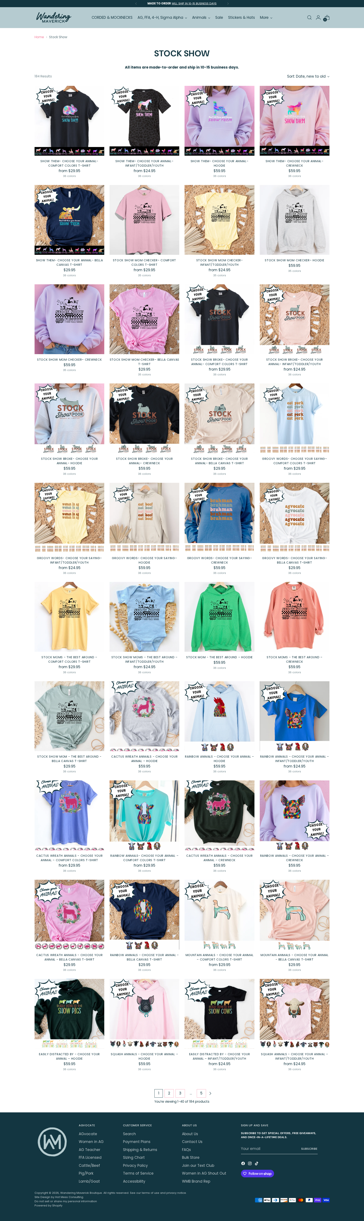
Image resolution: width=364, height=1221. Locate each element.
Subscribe (309, 1149)
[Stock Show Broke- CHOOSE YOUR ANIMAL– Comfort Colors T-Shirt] (219, 319)
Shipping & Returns (140, 1149)
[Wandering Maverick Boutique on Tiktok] (257, 1164)
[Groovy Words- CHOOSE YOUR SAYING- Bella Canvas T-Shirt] (294, 518)
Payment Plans (136, 1141)
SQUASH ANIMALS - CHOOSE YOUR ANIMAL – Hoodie (144, 1056)
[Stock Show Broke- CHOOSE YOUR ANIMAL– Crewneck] (144, 418)
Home (39, 37)
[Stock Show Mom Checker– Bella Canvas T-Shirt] (144, 319)
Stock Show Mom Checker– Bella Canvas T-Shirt (144, 362)
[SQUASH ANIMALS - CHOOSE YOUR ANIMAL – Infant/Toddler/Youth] (294, 1014)
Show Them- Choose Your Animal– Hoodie (220, 163)
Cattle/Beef (89, 1165)
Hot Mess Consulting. (69, 1197)
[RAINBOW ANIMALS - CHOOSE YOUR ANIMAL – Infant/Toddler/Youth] (294, 716)
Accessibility (134, 1181)
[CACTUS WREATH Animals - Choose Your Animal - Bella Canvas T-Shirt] (69, 915)
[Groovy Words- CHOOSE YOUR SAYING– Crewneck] (219, 518)
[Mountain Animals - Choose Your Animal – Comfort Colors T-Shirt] (219, 915)
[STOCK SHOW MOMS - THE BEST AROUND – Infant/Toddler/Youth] (144, 617)
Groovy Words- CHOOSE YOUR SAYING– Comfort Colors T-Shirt (294, 461)
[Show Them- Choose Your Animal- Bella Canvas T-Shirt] (69, 220)
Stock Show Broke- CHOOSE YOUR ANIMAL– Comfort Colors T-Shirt (219, 362)
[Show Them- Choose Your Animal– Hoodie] (219, 121)
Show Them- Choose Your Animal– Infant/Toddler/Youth (144, 163)
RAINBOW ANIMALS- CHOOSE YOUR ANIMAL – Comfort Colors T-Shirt (144, 858)
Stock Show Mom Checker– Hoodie (294, 260)
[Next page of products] (210, 1093)
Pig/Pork (86, 1173)
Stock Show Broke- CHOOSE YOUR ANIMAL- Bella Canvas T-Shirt (219, 461)
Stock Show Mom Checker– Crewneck (69, 360)
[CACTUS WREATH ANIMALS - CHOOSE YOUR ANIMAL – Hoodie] (144, 716)
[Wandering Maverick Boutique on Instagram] (250, 1164)
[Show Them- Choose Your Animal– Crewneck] (294, 121)
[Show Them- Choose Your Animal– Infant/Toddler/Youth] (144, 121)
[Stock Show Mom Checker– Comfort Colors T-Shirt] (144, 220)
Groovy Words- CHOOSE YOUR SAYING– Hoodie (144, 560)
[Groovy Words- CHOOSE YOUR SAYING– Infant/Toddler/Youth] (69, 518)
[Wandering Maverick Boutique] (53, 17)
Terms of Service (138, 1173)
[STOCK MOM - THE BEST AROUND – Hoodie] (219, 617)
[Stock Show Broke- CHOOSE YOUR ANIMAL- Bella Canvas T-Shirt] (219, 418)
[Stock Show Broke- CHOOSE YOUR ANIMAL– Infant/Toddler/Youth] (294, 319)
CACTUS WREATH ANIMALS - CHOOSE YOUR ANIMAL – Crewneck (219, 858)
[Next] (228, 3)
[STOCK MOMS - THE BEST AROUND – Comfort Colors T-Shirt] (69, 617)
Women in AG (91, 1141)
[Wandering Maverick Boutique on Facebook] (243, 1164)
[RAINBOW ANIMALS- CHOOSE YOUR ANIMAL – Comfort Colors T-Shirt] (144, 815)
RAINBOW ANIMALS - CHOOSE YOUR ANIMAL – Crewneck (294, 858)
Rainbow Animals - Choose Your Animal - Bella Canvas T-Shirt (144, 957)
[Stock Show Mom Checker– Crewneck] (69, 319)
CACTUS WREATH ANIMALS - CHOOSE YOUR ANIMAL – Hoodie (144, 758)
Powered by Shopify (48, 1205)
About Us (190, 1133)
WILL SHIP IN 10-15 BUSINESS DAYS (194, 3)
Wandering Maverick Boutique (81, 1193)
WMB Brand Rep (196, 1181)
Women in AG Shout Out (204, 1173)
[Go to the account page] (318, 17)
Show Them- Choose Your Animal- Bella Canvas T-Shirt (69, 262)
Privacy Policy (135, 1165)
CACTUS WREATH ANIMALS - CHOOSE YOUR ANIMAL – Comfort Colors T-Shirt (69, 858)
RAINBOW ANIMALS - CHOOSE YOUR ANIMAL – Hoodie (219, 758)
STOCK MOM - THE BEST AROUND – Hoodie (219, 657)
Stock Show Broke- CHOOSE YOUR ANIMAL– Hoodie (69, 461)
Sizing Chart (134, 1157)
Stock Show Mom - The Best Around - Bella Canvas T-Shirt (69, 758)
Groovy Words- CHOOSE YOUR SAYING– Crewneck (219, 560)
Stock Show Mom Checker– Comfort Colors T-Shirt (144, 262)
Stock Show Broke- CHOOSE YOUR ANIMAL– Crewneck (144, 461)
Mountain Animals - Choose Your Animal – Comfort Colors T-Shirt (220, 957)
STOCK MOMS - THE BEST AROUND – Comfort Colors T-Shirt (69, 659)
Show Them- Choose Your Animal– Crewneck (295, 163)
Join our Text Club (198, 1165)
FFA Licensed (90, 1157)
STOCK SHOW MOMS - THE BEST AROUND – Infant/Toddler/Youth (144, 659)
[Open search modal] (309, 17)
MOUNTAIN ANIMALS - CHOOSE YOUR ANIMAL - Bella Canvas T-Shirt (295, 957)
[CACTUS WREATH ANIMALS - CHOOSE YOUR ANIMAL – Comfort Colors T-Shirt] (69, 815)
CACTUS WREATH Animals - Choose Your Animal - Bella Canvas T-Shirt (69, 957)
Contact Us (192, 1141)
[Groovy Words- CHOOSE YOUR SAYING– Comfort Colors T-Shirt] (294, 418)
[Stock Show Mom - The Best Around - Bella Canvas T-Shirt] (69, 716)
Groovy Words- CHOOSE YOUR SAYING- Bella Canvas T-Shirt (294, 560)
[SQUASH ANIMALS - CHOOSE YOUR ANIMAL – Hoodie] (144, 1014)
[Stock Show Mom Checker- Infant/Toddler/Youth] (219, 220)
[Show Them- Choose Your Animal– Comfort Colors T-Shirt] (69, 121)
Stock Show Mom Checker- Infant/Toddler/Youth (219, 262)
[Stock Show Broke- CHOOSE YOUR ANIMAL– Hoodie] (69, 418)
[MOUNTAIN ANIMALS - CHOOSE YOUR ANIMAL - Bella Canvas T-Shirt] (294, 915)
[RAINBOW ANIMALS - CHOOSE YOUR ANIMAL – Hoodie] (219, 716)
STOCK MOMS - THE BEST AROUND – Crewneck (295, 659)
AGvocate (88, 1133)
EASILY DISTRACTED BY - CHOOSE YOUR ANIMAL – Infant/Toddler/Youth (219, 1056)
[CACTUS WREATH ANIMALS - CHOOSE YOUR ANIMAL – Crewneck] (219, 815)
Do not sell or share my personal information (66, 1201)
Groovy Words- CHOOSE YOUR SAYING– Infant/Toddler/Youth (69, 560)
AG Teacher (89, 1149)
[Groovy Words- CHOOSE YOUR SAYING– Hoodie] (144, 518)
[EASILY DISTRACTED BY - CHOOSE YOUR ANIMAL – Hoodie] (69, 1014)
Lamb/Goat (89, 1181)
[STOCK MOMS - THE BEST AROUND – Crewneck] (294, 617)
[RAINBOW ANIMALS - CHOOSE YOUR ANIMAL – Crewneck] (294, 815)
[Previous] (136, 3)
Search (129, 1133)
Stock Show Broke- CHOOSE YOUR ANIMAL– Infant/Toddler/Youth (294, 362)
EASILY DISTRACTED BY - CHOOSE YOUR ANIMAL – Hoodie (69, 1056)
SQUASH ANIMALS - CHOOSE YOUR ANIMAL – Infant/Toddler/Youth (294, 1056)
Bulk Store (190, 1157)
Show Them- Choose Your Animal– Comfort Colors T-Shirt (69, 163)
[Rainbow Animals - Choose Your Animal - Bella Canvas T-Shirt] (144, 915)
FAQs (186, 1149)
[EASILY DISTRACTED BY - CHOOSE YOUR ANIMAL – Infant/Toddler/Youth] (219, 1014)
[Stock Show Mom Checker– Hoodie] (294, 220)
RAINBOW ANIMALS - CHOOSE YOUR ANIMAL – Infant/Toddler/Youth (294, 758)
